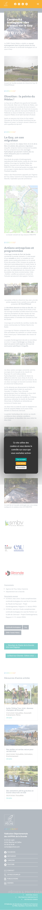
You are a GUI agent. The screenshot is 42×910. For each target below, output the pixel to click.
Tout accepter (21, 459)
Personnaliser (21, 467)
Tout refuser (21, 463)
